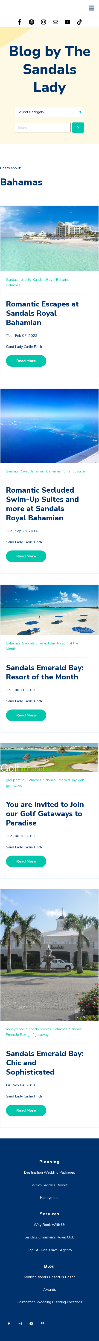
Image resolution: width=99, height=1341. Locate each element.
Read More (26, 360)
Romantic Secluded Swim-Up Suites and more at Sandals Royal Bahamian (42, 504)
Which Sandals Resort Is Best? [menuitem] (49, 1277)
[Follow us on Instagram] (43, 22)
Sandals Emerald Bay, (39, 643)
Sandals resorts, (19, 279)
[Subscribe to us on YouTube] (67, 22)
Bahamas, (53, 471)
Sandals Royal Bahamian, (52, 279)
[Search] (78, 127)
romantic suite (73, 471)
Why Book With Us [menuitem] (50, 1224)
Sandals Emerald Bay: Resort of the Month (44, 672)
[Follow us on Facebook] (19, 22)
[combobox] (43, 127)
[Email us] (55, 22)
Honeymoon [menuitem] (49, 1197)
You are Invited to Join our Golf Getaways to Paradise (45, 814)
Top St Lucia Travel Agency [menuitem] (49, 1250)
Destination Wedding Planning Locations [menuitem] (49, 1302)
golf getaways (38, 1034)
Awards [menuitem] (49, 1289)
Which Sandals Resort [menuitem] (50, 1185)
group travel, (16, 780)
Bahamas (13, 285)
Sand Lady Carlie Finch (24, 346)
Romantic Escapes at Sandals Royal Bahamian (42, 313)
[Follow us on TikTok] (79, 22)
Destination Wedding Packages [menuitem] (49, 1172)
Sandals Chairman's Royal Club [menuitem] (49, 1237)
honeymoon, (15, 1029)
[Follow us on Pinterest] (31, 22)
